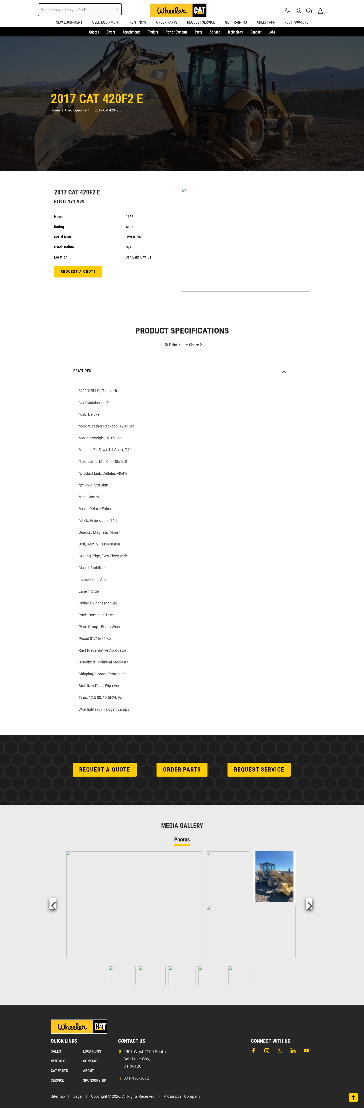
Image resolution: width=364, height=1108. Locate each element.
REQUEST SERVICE (201, 22)
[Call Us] (287, 10)
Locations (92, 1051)
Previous (53, 903)
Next (309, 903)
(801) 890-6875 (296, 22)
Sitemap (58, 1096)
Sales (56, 1051)
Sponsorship (94, 1080)
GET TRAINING (236, 22)
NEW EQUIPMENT (69, 22)
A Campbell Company (182, 1096)
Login (320, 10)
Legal (78, 1096)
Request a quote (78, 271)
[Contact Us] (309, 10)
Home (55, 110)
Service (57, 1080)
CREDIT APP (266, 22)
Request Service (259, 769)
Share (194, 345)
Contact (90, 1061)
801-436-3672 (136, 1078)
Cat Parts (59, 1070)
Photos (182, 839)
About (88, 1070)
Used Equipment (77, 110)
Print (173, 345)
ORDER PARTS (166, 22)
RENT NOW (138, 22)
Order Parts (182, 769)
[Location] (298, 10)
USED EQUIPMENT (106, 22)
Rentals (58, 1061)
